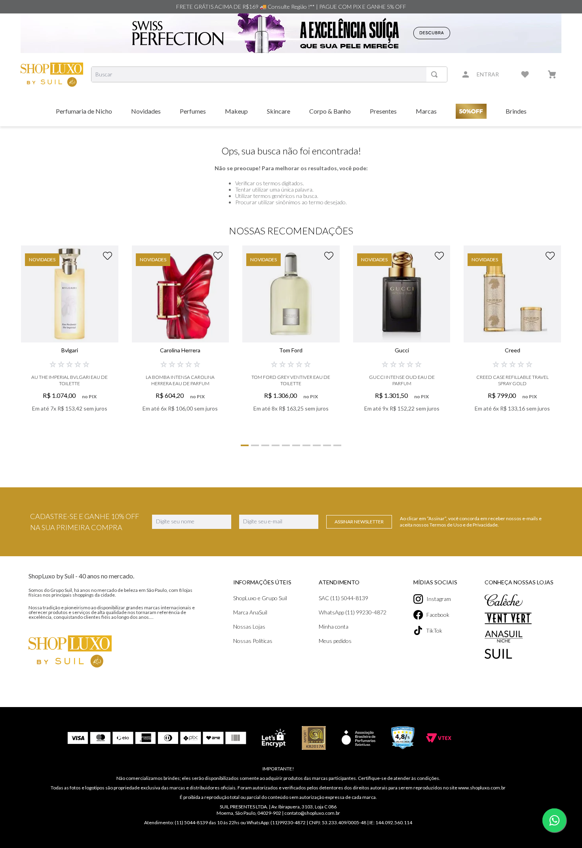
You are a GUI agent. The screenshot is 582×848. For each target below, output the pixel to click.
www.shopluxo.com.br (482, 788)
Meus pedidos (335, 640)
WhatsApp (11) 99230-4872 (352, 612)
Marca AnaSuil (250, 612)
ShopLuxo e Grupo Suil (260, 598)
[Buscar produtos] (436, 74)
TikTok (434, 630)
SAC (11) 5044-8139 (343, 598)
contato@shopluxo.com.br (312, 813)
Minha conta (333, 626)
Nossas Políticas (252, 640)
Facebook (437, 614)
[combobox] (269, 74)
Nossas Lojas (249, 626)
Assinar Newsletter (359, 522)
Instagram (438, 598)
